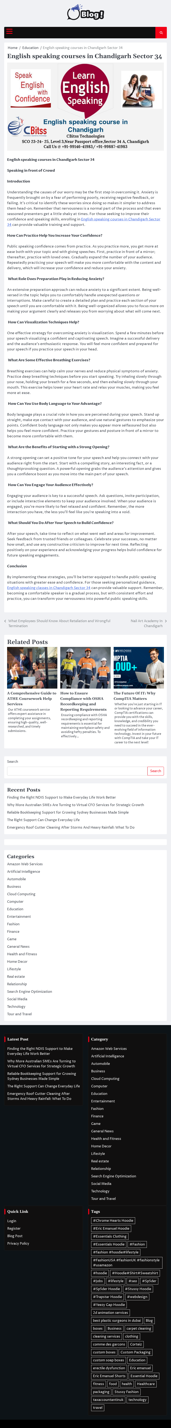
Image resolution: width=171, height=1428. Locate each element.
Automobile (16, 879)
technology (137, 1400)
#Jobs (98, 1281)
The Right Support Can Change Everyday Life (43, 820)
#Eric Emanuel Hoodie (111, 1228)
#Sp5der (149, 1281)
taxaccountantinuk (108, 1400)
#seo (132, 1281)
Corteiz (136, 1344)
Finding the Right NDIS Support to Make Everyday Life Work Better (61, 797)
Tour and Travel (19, 1014)
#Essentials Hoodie (108, 1244)
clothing (131, 1336)
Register (14, 1228)
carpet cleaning (139, 1328)
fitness (98, 1384)
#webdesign (137, 1297)
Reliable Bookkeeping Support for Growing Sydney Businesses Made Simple (68, 812)
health (127, 1384)
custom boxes (104, 1352)
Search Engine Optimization (29, 991)
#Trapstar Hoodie (107, 1297)
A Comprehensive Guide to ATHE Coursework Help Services (31, 698)
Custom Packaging (136, 1352)
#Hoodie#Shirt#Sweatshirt (135, 1273)
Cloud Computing (21, 894)
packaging (101, 1392)
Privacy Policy (18, 1243)
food (113, 1384)
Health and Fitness (22, 954)
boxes (98, 1328)
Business (14, 886)
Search (12, 761)
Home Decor (17, 961)
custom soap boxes (108, 1360)
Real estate (16, 976)
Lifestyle (14, 969)
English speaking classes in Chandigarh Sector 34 (49, 587)
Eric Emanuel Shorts (109, 1376)
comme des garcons (109, 1344)
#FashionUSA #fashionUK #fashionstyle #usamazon (126, 1263)
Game (11, 939)
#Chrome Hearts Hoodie (113, 1220)
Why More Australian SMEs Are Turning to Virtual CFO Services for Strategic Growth (75, 805)
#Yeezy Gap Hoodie (109, 1305)
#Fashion (137, 1244)
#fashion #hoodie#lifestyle (115, 1252)
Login (11, 1221)
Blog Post (15, 1236)
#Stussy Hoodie (138, 1289)
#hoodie (100, 1273)
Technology (16, 1006)
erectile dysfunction (109, 1368)
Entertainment (19, 916)
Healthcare (146, 1384)
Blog (149, 1320)
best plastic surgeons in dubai (117, 1320)
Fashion (13, 924)
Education (15, 909)
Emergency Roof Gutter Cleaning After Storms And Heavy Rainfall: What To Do (71, 827)
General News (18, 946)
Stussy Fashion (126, 1392)
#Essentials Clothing (110, 1236)
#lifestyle (115, 1281)
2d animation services (110, 1312)
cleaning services (106, 1336)
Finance (13, 931)
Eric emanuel (140, 1368)
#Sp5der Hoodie (106, 1289)
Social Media (17, 999)
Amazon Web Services (25, 864)
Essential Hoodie (144, 1376)
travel (97, 1407)
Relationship (17, 984)
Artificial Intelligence (23, 871)
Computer (15, 901)
